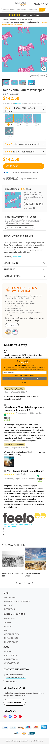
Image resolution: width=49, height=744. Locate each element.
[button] (16, 583)
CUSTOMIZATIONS (11, 663)
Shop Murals (14, 20)
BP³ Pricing (18, 103)
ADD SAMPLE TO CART (34, 204)
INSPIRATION (9, 609)
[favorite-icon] (42, 4)
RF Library (17, 257)
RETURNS (8, 626)
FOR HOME (8, 605)
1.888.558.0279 (11, 682)
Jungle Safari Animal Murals (14, 22)
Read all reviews (10, 527)
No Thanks (24, 382)
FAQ (6, 630)
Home (9, 378)
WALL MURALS (10, 597)
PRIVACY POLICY (11, 642)
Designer (39, 378)
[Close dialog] (46, 360)
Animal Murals (27, 20)
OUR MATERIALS (10, 659)
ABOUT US (8, 651)
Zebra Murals (33, 22)
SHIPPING (8, 622)
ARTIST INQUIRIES (11, 634)
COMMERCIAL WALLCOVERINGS (17, 601)
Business (24, 378)
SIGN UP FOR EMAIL (14, 702)
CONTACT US (12, 325)
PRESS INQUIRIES (11, 638)
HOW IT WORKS (10, 655)
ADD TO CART (12, 166)
